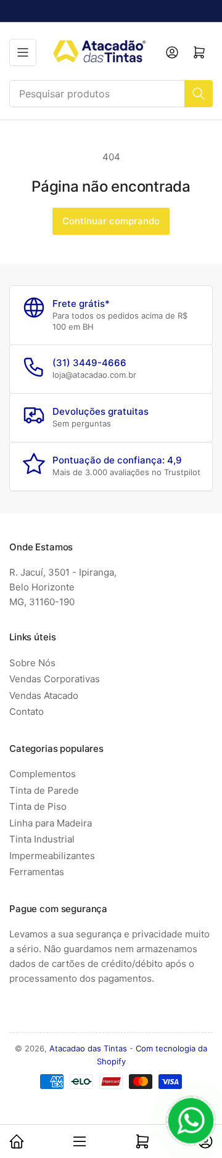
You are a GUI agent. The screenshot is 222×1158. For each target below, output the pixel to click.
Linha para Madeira (50, 823)
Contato (26, 711)
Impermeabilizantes (52, 856)
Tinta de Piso (38, 806)
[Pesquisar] (198, 94)
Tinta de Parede (44, 790)
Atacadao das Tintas (88, 1048)
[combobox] (111, 93)
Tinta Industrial (42, 839)
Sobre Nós (32, 663)
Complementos (42, 774)
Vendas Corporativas (54, 679)
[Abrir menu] (22, 52)
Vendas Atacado (43, 695)
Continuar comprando (111, 221)
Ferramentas (36, 872)
